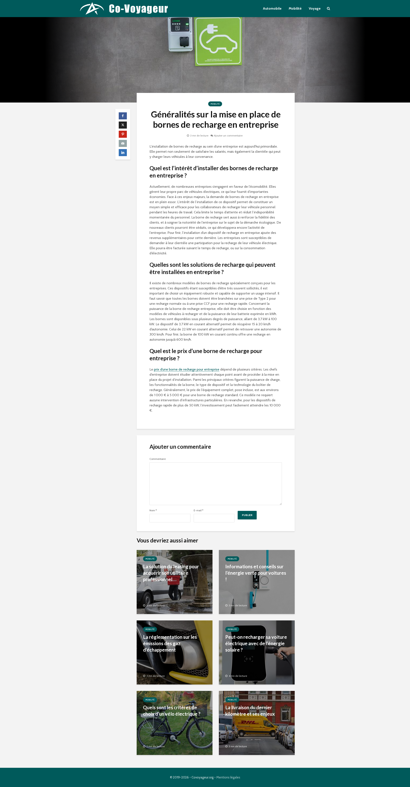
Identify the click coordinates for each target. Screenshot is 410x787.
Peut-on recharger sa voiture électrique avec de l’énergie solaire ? (256, 643)
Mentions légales (228, 777)
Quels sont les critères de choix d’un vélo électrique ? (171, 711)
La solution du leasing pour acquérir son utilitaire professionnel (171, 573)
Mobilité (295, 8)
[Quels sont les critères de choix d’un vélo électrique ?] (174, 723)
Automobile (272, 8)
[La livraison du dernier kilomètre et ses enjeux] (257, 723)
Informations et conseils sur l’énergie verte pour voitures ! (255, 573)
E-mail (198, 510)
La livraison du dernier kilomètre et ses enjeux (250, 711)
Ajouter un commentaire (228, 135)
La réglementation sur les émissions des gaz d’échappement (170, 643)
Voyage (315, 8)
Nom (153, 510)
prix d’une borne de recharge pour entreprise (186, 369)
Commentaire (157, 459)
